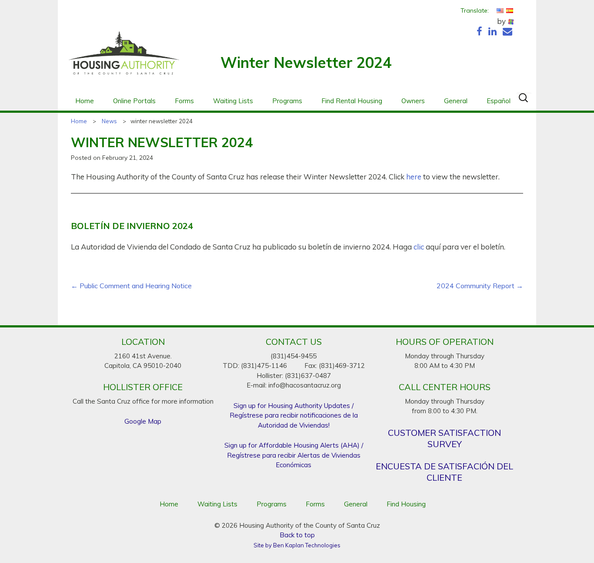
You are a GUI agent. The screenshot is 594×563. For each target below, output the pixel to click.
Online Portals (134, 101)
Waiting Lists (233, 101)
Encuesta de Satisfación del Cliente (444, 472)
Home (84, 101)
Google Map (142, 421)
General (455, 101)
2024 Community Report (480, 286)
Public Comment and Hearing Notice (131, 286)
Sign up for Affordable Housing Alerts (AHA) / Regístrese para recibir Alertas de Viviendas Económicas (293, 455)
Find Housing (406, 504)
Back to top (297, 535)
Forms (184, 101)
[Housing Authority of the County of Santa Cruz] (124, 57)
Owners (413, 101)
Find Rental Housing (351, 101)
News (109, 121)
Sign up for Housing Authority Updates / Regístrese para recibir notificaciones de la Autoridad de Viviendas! (294, 415)
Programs (287, 101)
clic (419, 246)
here (413, 176)
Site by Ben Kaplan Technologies (297, 545)
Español (499, 101)
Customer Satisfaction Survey (444, 438)
